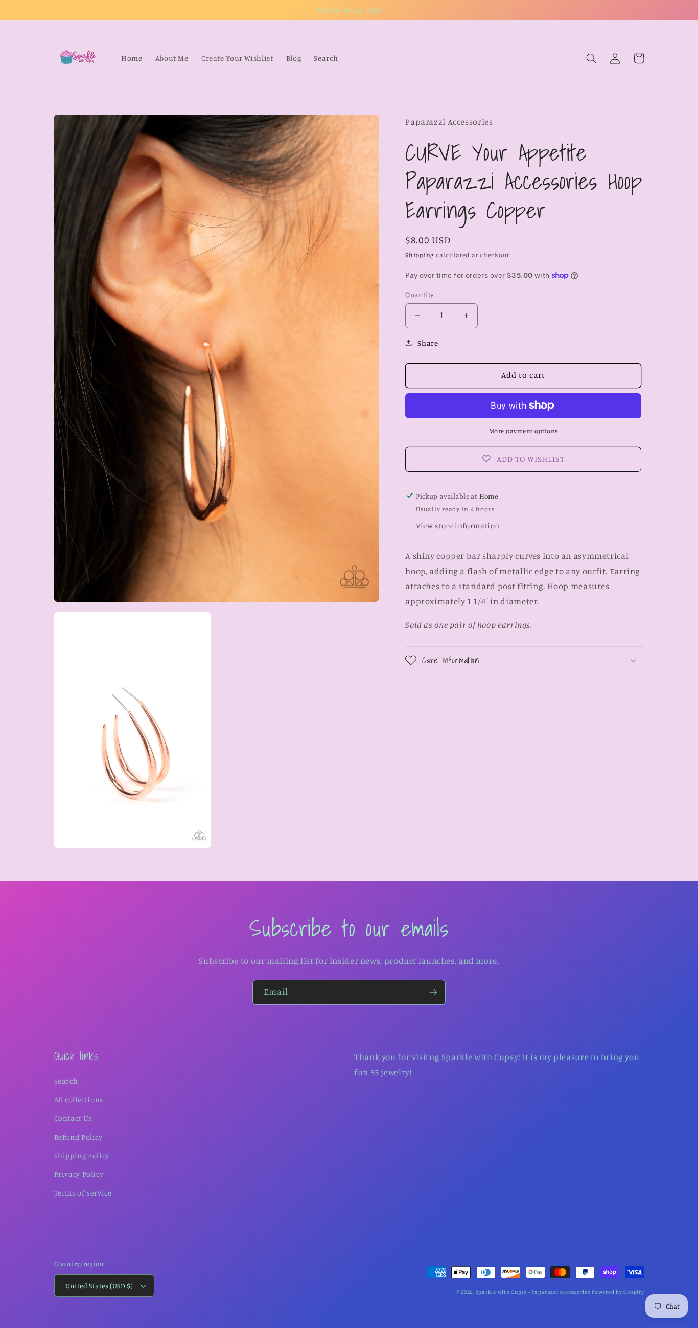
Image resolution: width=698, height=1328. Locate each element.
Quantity (419, 294)
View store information (458, 525)
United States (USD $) (99, 1285)
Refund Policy (78, 1137)
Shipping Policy (81, 1155)
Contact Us (73, 1118)
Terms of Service (83, 1192)
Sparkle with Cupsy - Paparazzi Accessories (533, 1292)
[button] (591, 58)
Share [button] (427, 342)
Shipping (419, 255)
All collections (78, 1099)
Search (66, 1080)
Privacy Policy (79, 1173)
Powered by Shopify (618, 1292)
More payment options (524, 431)
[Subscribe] (433, 992)
